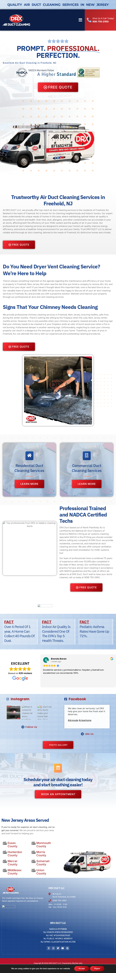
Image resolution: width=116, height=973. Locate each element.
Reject (97, 968)
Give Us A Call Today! (103, 18)
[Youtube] (63, 948)
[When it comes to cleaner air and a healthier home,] (29, 712)
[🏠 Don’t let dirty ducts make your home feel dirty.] (44, 712)
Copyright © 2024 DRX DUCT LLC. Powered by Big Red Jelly (58, 963)
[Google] (67, 948)
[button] (80, 20)
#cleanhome (85, 720)
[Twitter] (58, 948)
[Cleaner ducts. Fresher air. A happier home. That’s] (13, 712)
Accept (82, 968)
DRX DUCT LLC (57, 888)
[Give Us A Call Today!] (89, 20)
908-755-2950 (101, 21)
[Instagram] (53, 948)
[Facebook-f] (49, 948)
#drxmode (73, 720)
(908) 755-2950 (39, 290)
